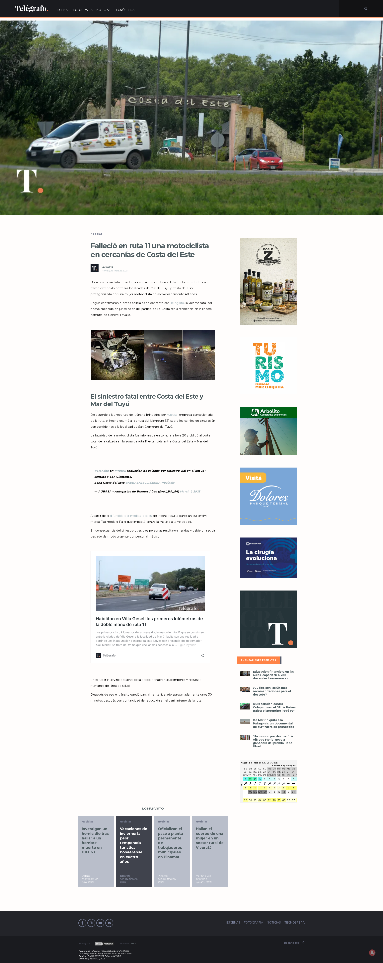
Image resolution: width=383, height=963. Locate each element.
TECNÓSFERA (124, 10)
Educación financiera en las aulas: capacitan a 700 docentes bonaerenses (273, 675)
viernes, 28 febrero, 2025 (114, 270)
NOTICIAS (103, 10)
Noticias (96, 233)
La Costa (107, 266)
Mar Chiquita (165, 875)
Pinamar (125, 875)
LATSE (132, 943)
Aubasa (172, 415)
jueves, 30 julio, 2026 (91, 880)
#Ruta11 (120, 471)
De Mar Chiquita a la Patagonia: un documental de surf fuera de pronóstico (273, 723)
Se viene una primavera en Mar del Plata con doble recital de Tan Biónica (209, 840)
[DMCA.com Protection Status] (104, 943)
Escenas (201, 821)
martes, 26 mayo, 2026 (203, 880)
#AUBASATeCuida (139, 482)
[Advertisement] (153, 746)
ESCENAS (62, 10)
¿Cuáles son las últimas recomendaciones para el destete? (272, 691)
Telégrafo (177, 303)
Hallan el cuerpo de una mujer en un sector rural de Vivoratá (172, 838)
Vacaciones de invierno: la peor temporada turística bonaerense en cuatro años (95, 845)
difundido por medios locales (131, 516)
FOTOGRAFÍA (83, 10)
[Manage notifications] (372, 952)
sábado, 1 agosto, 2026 (165, 880)
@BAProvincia (164, 482)
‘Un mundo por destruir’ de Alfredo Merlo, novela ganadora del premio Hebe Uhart (273, 741)
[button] (191, 118)
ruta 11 (196, 282)
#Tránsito (101, 471)
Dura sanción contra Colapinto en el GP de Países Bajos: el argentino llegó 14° (274, 707)
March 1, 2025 (190, 491)
